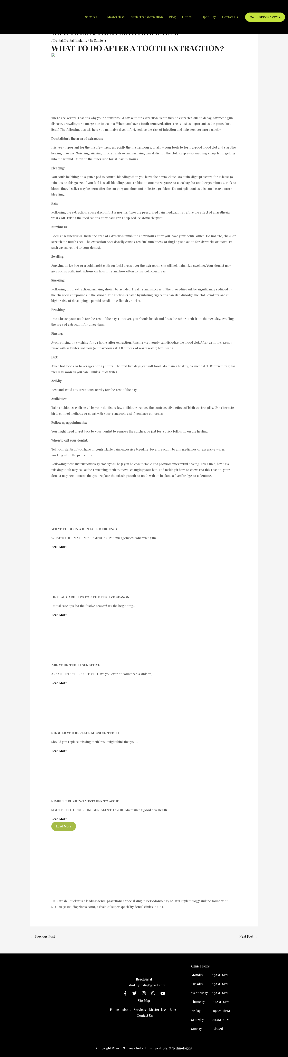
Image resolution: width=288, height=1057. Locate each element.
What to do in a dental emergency (84, 528)
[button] (265, 17)
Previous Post (43, 936)
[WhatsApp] (153, 993)
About (126, 1009)
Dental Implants (75, 40)
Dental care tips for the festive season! (90, 597)
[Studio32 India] (46, 16)
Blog (172, 17)
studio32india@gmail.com (147, 985)
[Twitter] (134, 993)
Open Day (208, 17)
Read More (59, 547)
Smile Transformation (147, 17)
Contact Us (230, 17)
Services (140, 1009)
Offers (187, 17)
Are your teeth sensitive (75, 664)
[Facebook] (125, 993)
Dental (58, 40)
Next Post (248, 936)
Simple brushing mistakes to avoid (85, 801)
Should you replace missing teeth (85, 733)
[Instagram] (144, 993)
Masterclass (116, 17)
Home (114, 1009)
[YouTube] (162, 993)
